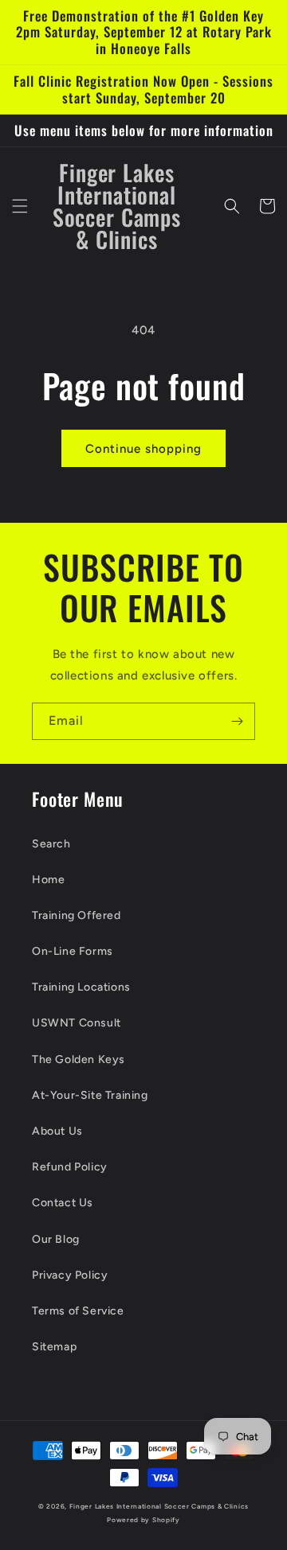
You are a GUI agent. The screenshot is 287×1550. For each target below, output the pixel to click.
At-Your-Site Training (90, 1095)
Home (48, 879)
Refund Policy (70, 1167)
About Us (57, 1131)
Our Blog (56, 1239)
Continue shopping (143, 449)
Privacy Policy (70, 1275)
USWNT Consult (76, 1023)
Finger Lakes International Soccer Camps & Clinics (159, 1506)
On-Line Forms (72, 951)
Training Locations (81, 987)
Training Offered (76, 915)
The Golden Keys (78, 1059)
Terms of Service (78, 1311)
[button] (19, 206)
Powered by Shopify (143, 1520)
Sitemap (54, 1346)
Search (51, 844)
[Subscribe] (236, 721)
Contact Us (62, 1202)
